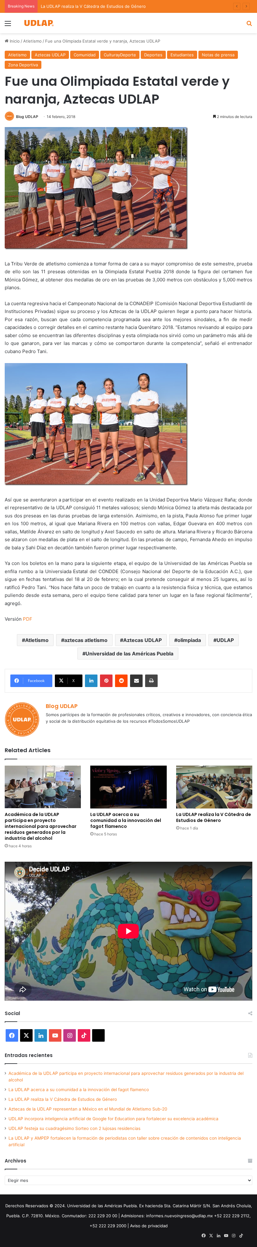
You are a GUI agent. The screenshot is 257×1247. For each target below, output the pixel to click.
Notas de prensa (218, 54)
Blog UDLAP (27, 116)
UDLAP (225, 640)
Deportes (153, 54)
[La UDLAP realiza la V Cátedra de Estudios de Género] (214, 787)
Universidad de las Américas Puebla (129, 653)
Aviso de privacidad (149, 1225)
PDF (27, 619)
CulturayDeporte (120, 54)
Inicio (14, 41)
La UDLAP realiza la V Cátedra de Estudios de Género (93, 6)
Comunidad (85, 54)
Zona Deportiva (23, 64)
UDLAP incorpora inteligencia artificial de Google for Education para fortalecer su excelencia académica (113, 1118)
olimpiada (189, 640)
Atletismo (32, 41)
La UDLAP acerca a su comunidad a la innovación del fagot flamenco (125, 820)
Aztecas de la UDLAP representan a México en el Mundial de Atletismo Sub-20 (87, 1108)
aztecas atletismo (86, 640)
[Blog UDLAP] (38, 23)
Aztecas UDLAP (50, 54)
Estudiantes (182, 54)
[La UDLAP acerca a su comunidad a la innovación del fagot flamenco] (128, 787)
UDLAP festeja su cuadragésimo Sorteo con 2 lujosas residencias (74, 1128)
